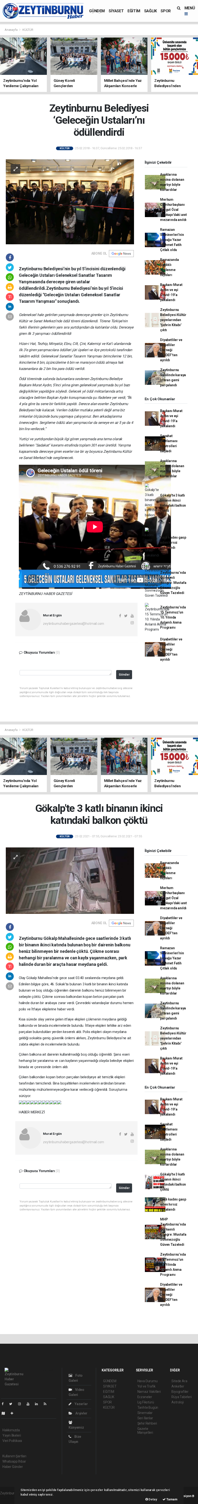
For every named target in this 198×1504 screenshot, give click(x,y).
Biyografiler (180, 1392)
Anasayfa (11, 30)
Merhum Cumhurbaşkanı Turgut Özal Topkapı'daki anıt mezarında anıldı (173, 210)
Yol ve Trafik (146, 1386)
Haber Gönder (12, 1467)
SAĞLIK (150, 11)
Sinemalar (145, 1413)
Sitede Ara (179, 1381)
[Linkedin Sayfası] (38, 1404)
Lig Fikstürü (145, 1402)
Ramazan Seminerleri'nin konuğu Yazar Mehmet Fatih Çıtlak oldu (172, 240)
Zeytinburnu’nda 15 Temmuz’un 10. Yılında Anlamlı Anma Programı (173, 617)
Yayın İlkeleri (11, 1435)
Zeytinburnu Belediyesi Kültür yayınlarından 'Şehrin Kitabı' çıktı (173, 320)
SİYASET (116, 11)
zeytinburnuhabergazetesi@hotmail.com (73, 624)
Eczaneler (144, 1397)
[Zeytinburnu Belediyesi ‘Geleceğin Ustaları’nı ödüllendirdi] (70, 201)
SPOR (165, 11)
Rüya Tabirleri (181, 1397)
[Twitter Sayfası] (12, 1404)
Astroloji (177, 1402)
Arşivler (81, 1413)
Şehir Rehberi (147, 1423)
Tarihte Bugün (147, 1407)
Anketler (177, 1386)
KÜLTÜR (27, 30)
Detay (152, 1499)
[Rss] (47, 1404)
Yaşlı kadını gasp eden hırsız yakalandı (173, 542)
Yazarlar (81, 1404)
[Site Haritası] (5, 1413)
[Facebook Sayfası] (4, 1404)
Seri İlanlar (145, 1418)
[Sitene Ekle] (14, 1413)
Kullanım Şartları (14, 1456)
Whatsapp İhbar (14, 1461)
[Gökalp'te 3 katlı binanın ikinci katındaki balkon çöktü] (70, 880)
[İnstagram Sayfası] (21, 1404)
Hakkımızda (11, 1430)
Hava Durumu (147, 1381)
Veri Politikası (12, 1441)
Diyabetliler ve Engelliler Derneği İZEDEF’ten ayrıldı (171, 350)
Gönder (124, 674)
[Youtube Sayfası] (30, 1404)
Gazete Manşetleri (145, 1430)
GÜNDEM (97, 11)
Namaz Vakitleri (149, 1392)
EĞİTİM (133, 11)
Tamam (171, 1499)
